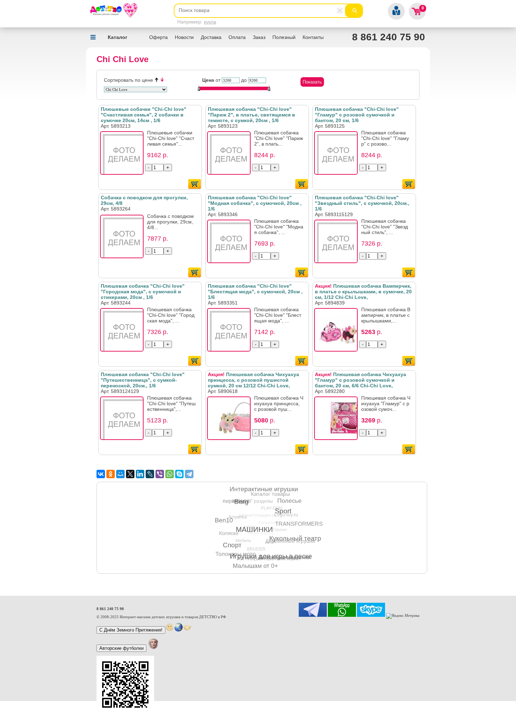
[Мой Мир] (120, 474)
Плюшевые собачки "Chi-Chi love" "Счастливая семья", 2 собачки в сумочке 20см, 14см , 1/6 (143, 114)
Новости (184, 37)
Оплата (237, 37)
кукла (210, 22)
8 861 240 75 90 (388, 37)
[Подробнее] (124, 155)
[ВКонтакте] (101, 474)
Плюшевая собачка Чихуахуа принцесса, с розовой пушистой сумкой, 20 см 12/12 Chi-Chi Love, (253, 380)
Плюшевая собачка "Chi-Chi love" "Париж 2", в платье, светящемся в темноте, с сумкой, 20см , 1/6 (251, 114)
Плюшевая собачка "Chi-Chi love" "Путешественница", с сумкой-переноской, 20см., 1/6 (143, 380)
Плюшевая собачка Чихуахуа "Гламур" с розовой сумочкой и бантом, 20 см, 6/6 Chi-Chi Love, (360, 380)
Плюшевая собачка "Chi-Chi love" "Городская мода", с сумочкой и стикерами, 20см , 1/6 (143, 291)
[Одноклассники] (110, 474)
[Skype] (179, 474)
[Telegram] (189, 474)
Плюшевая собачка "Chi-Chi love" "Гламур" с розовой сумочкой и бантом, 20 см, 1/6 (357, 114)
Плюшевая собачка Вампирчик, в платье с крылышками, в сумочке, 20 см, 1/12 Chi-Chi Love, (363, 291)
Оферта (158, 37)
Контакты (313, 37)
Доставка (211, 37)
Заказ (259, 37)
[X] (130, 474)
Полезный (284, 37)
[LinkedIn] (140, 474)
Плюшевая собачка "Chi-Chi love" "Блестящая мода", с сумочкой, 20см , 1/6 (255, 291)
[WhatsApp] (169, 474)
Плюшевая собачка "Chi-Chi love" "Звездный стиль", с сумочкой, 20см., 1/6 (362, 203)
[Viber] (160, 474)
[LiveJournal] (150, 474)
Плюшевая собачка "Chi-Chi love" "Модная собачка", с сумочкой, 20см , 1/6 (255, 203)
